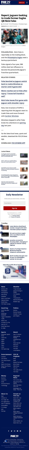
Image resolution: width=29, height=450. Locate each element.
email (20, 431)
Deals (2, 381)
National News (5, 300)
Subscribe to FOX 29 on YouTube (13, 265)
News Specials (16, 343)
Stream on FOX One (17, 395)
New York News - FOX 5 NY (17, 385)
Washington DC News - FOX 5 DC (17, 389)
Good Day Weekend (3, 314)
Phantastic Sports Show (5, 335)
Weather (16, 287)
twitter (11, 431)
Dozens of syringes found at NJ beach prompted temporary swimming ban (18, 250)
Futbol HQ (3, 337)
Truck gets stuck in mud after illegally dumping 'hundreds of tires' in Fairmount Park (8, 155)
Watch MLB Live (17, 403)
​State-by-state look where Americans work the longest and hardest (9, 183)
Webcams (15, 344)
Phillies (3, 343)
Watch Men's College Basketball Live (18, 413)
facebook (8, 431)
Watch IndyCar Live (17, 408)
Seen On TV (4, 324)
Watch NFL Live (17, 398)
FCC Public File (5, 400)
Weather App (16, 301)
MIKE (14, 358)
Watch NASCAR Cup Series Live (17, 405)
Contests (3, 356)
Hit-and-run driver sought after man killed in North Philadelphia (17, 234)
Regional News (16, 377)
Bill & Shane (16, 364)
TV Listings (4, 407)
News (3, 287)
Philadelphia (4, 291)
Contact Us (4, 398)
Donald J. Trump (17, 314)
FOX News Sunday (5, 304)
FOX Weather (16, 294)
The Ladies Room (17, 370)
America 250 (4, 289)
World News (4, 302)
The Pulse (15, 371)
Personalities (4, 405)
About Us (4, 394)
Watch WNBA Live (17, 421)
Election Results (17, 312)
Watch (15, 332)
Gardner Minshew (12, 116)
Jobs (2, 409)
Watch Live (21, 2)
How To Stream (17, 334)
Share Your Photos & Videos (6, 366)
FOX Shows (4, 358)
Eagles (2, 339)
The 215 (15, 368)
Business (3, 378)
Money (3, 376)
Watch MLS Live (17, 423)
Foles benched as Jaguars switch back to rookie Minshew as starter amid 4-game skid (14, 84)
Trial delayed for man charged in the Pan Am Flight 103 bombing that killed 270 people (10, 176)
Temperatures (16, 298)
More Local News (5, 298)
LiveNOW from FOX (17, 340)
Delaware (3, 296)
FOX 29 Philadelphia (13, 24)
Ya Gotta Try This (5, 322)
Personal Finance (5, 383)
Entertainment (6, 354)
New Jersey (4, 294)
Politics (15, 308)
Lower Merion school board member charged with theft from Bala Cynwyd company (18, 227)
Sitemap (3, 411)
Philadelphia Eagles (23, 24)
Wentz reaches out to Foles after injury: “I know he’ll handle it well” (14, 93)
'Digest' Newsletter (6, 317)
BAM (14, 360)
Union (2, 347)
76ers (2, 345)
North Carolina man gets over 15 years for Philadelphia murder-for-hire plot (18, 257)
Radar (14, 296)
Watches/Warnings (18, 299)
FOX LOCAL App (17, 380)
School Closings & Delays (17, 291)
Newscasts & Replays (16, 337)
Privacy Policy (16, 215)
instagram (14, 431)
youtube (17, 431)
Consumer (3, 380)
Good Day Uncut (5, 326)
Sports (3, 332)
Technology (4, 385)
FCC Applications (5, 401)
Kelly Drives (16, 366)
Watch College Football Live (16, 400)
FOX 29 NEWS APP (18, 143)
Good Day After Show (5, 310)
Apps (2, 396)
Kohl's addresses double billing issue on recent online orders (9, 161)
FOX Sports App (5, 349)
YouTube (15, 348)
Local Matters (16, 350)
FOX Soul (15, 346)
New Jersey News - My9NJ (18, 382)
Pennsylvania (4, 292)
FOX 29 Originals (16, 355)
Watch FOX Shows (5, 364)
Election (15, 310)
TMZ (2, 362)
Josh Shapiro (16, 316)
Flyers (2, 341)
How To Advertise (5, 403)
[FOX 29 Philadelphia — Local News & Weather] (5, 2)
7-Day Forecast (17, 289)
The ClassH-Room (5, 360)
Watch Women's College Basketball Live (18, 417)
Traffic (2, 318)
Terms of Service (15, 217)
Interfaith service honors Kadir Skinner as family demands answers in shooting (10, 169)
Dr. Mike (3, 328)
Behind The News (17, 362)
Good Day (4, 308)
